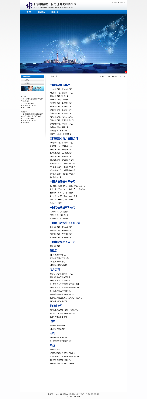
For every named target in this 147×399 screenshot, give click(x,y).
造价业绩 (27, 83)
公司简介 (27, 80)
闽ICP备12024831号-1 (92, 394)
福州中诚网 (77, 396)
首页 (109, 76)
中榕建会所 (54, 12)
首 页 (28, 12)
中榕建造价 (41, 12)
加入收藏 (122, 2)
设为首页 (114, 2)
